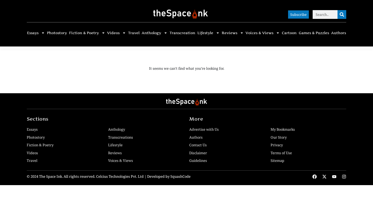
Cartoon (289, 33)
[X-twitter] (324, 176)
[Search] (342, 14)
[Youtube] (334, 176)
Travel (134, 33)
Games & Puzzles (314, 33)
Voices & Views (259, 33)
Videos (113, 33)
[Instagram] (344, 176)
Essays (33, 33)
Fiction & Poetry (84, 33)
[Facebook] (314, 176)
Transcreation (182, 33)
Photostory (57, 33)
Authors (338, 33)
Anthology (151, 33)
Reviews (229, 33)
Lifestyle (205, 33)
